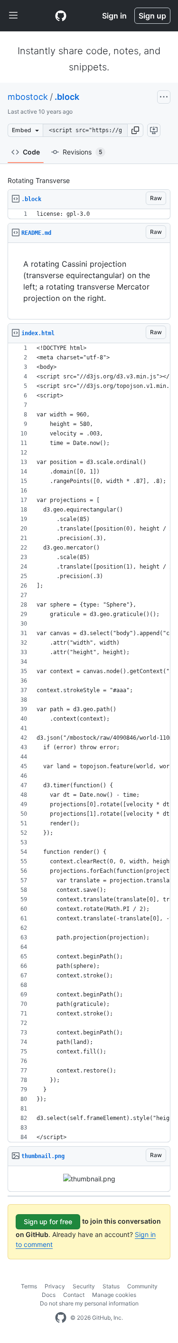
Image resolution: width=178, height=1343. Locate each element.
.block (67, 97)
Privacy (55, 1286)
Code (31, 152)
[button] (135, 130)
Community (142, 1286)
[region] (89, 214)
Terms (29, 1286)
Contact (73, 1294)
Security (84, 1286)
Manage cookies (114, 1294)
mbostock (28, 97)
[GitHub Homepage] (60, 1318)
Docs (49, 1294)
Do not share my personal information (89, 1303)
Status (111, 1286)
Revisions (82, 152)
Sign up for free (48, 1221)
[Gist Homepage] (60, 15)
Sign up (152, 15)
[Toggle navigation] (13, 16)
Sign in (114, 15)
